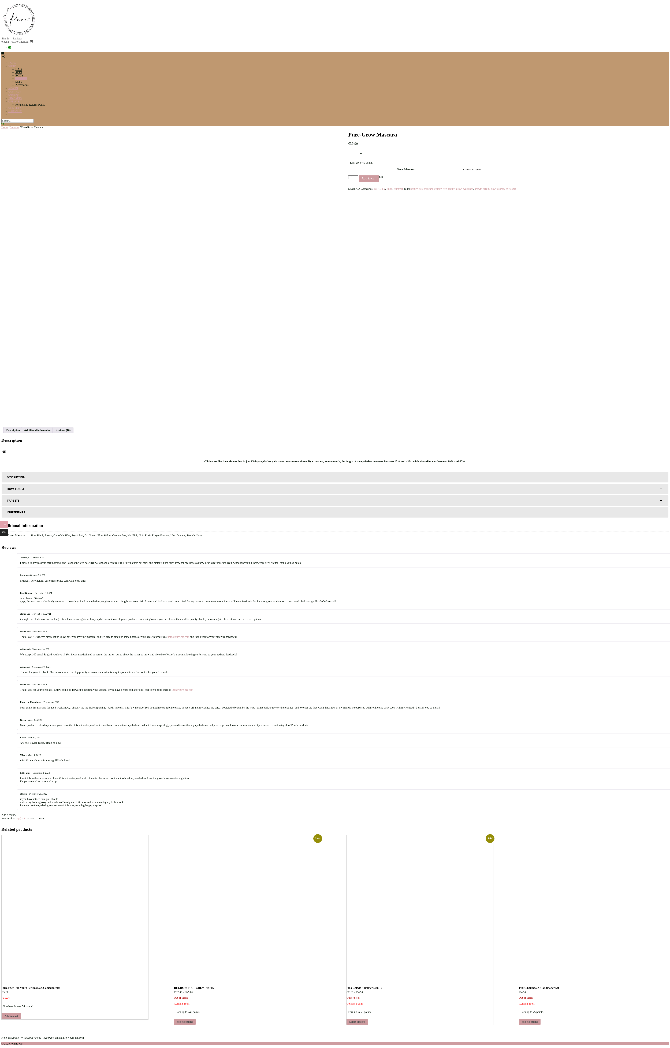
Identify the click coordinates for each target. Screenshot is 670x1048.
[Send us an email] (10, 47)
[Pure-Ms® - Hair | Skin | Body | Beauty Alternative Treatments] (18, 35)
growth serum (482, 188)
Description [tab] (13, 430)
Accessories (21, 84)
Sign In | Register (11, 38)
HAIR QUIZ (15, 111)
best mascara (426, 188)
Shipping (13, 95)
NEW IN (13, 88)
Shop (389, 188)
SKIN (18, 72)
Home (4, 127)
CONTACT (14, 91)
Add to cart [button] (11, 1016)
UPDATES (14, 101)
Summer (14, 127)
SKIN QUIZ (14, 108)
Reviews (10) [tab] (62, 430)
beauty (414, 188)
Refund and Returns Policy (30, 104)
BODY (19, 75)
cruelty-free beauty (444, 188)
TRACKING (15, 98)
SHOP (12, 66)
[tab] (335, 477)
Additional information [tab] (37, 430)
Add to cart (369, 178)
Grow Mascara (406, 169)
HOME (12, 62)
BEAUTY (21, 78)
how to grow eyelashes (503, 188)
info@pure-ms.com (178, 636)
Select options (185, 1021)
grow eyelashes (464, 188)
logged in (21, 818)
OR (381, 176)
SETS (18, 81)
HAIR (18, 69)
